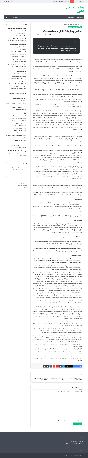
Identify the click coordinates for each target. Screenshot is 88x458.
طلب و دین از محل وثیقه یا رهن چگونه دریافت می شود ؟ (75, 378)
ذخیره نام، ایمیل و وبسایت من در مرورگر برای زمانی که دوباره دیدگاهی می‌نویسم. (67, 421)
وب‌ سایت (54, 415)
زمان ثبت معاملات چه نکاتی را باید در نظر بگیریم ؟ (57, 378)
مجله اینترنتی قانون (79, 17)
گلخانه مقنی (25, 190)
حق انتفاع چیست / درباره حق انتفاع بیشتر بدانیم (17, 169)
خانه (80, 24)
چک (78, 24)
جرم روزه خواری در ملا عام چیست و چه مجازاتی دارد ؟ (60, 1)
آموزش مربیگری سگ (23, 183)
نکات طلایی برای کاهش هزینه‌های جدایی (19, 167)
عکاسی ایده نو (24, 188)
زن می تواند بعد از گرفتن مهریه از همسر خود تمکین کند (73, 450)
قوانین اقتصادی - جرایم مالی (73, 27)
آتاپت (26, 181)
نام (81, 409)
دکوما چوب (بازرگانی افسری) (22, 185)
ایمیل (81, 415)
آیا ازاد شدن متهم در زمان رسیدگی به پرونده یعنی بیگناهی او (41, 378)
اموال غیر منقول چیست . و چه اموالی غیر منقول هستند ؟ (73, 448)
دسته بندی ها (71, 17)
